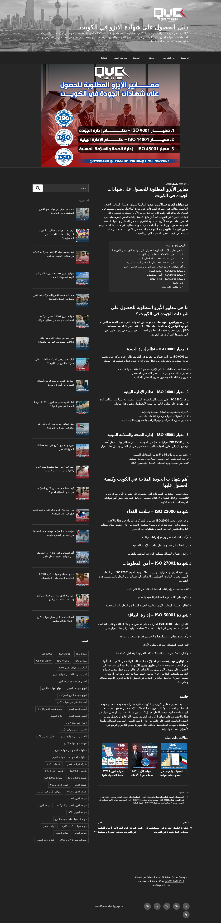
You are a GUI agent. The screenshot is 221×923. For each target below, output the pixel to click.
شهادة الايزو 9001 (77, 812)
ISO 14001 (64, 653)
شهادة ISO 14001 (54, 771)
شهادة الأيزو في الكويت (49, 791)
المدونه (181, 792)
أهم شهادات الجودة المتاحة (173, 797)
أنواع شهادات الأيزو (77, 688)
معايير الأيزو (81, 833)
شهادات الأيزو (54, 764)
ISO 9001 (81, 653)
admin (168, 184)
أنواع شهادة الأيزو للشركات (73, 695)
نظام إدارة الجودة (45, 839)
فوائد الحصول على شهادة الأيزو (71, 819)
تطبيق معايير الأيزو (45, 736)
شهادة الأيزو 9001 (59, 784)
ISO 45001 (63, 660)
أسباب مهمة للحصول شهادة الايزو (70, 674)
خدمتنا (152, 57)
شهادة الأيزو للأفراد (77, 798)
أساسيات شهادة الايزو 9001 (73, 667)
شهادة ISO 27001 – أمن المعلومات (133, 800)
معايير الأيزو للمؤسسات (168, 803)
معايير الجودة (62, 833)
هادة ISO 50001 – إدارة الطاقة (145, 803)
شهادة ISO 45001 (53, 777)
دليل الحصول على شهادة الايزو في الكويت (134, 27)
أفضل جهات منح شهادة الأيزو (72, 681)
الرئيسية (185, 57)
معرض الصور (120, 57)
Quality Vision (43, 660)
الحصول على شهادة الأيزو (152, 797)
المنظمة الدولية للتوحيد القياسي (128, 797)
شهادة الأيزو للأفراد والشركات (72, 805)
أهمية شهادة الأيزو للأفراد (50, 709)
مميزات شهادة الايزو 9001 (73, 839)
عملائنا (104, 57)
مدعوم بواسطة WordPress (109, 906)
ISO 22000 (46, 653)
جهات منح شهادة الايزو (75, 743)
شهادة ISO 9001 (78, 771)
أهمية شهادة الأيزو (78, 709)
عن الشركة (169, 57)
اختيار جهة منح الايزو (76, 722)
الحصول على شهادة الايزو (74, 736)
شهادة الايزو (45, 805)
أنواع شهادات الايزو (51, 688)
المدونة (136, 57)
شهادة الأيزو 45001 (77, 791)
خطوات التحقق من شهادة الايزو (71, 750)
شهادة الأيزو (81, 784)
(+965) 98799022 (174, 881)
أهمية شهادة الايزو (78, 715)
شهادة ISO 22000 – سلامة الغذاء (161, 800)
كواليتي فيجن (49, 826)
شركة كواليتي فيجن (77, 764)
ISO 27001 (81, 660)
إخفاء (168, 245)
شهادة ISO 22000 (77, 777)
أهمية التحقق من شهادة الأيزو (72, 702)
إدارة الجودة (57, 715)
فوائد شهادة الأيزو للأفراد (74, 826)
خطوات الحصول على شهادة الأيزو (70, 757)
